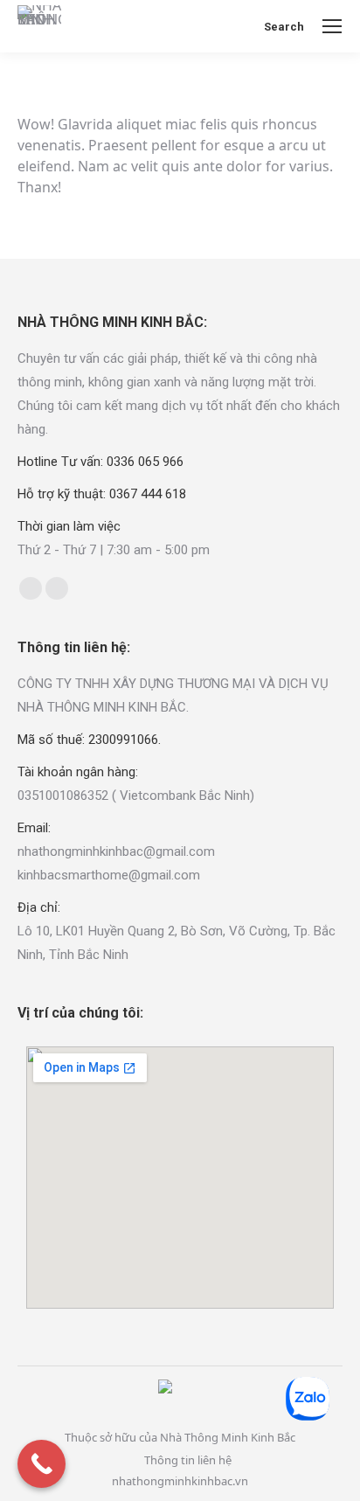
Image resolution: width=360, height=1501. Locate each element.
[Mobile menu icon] (332, 26)
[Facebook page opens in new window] (30, 588)
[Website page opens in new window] (56, 588)
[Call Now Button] (41, 1464)
